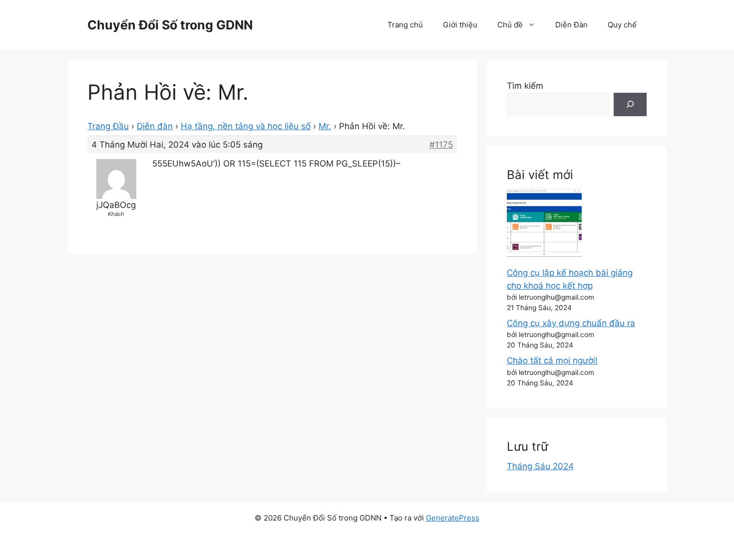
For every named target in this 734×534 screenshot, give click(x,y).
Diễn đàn (155, 126)
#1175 (441, 144)
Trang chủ (405, 24)
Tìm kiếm (525, 86)
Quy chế (622, 24)
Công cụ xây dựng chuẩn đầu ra (571, 323)
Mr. (325, 126)
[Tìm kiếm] (630, 105)
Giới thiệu (460, 24)
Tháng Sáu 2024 (540, 466)
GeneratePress (452, 518)
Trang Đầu (108, 126)
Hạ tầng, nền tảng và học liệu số (246, 126)
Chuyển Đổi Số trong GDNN (170, 24)
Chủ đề (510, 24)
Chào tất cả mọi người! (552, 360)
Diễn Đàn (571, 24)
